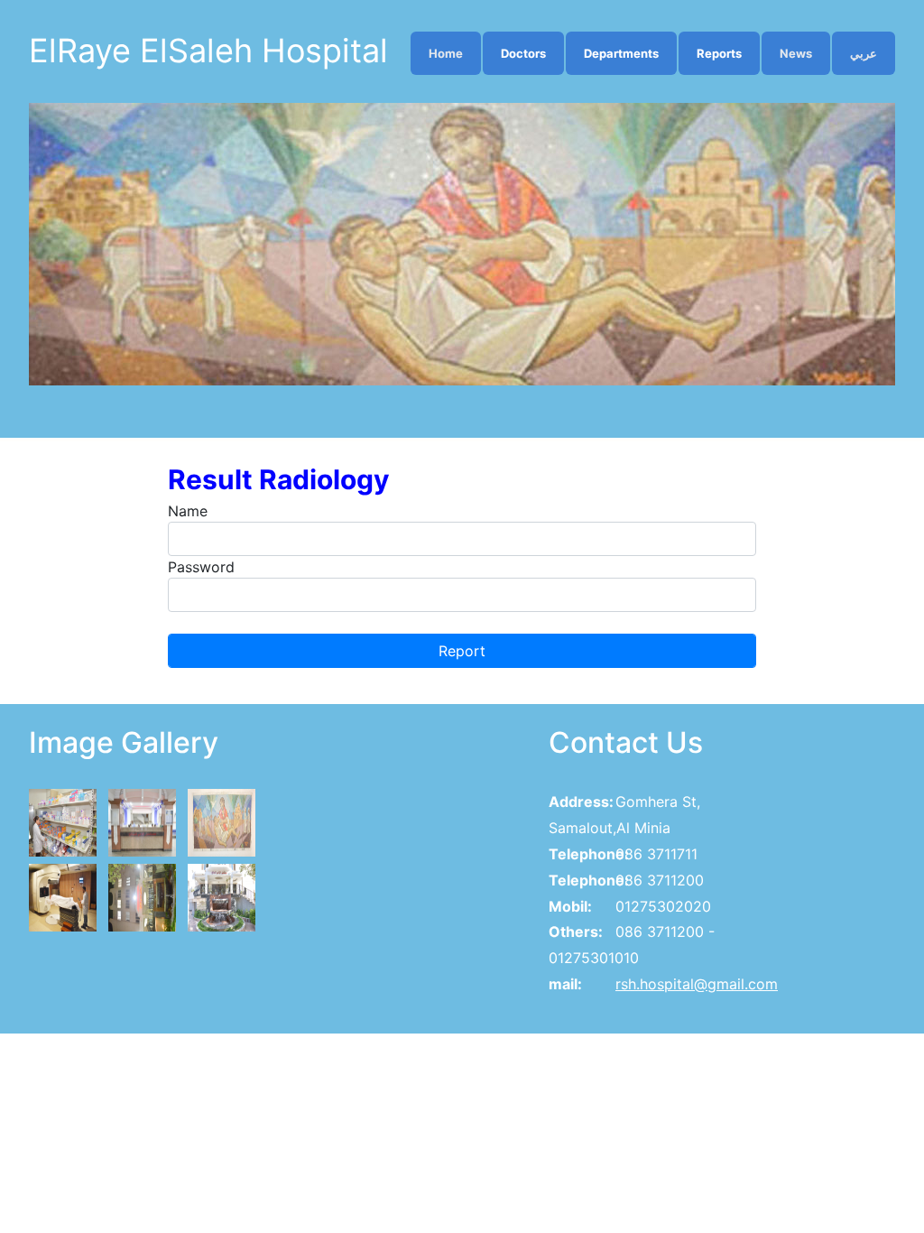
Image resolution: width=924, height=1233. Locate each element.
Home (446, 53)
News (796, 53)
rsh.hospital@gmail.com (696, 984)
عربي (863, 53)
